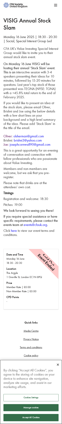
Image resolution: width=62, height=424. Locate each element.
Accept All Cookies (30, 417)
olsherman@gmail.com (28, 136)
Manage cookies (31, 407)
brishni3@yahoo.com (28, 140)
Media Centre (31, 330)
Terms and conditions (31, 347)
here (14, 231)
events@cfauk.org (35, 225)
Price (9, 283)
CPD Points (12, 297)
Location (11, 269)
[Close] (58, 364)
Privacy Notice (31, 339)
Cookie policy (31, 355)
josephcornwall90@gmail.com (30, 144)
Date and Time (14, 254)
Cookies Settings (31, 397)
